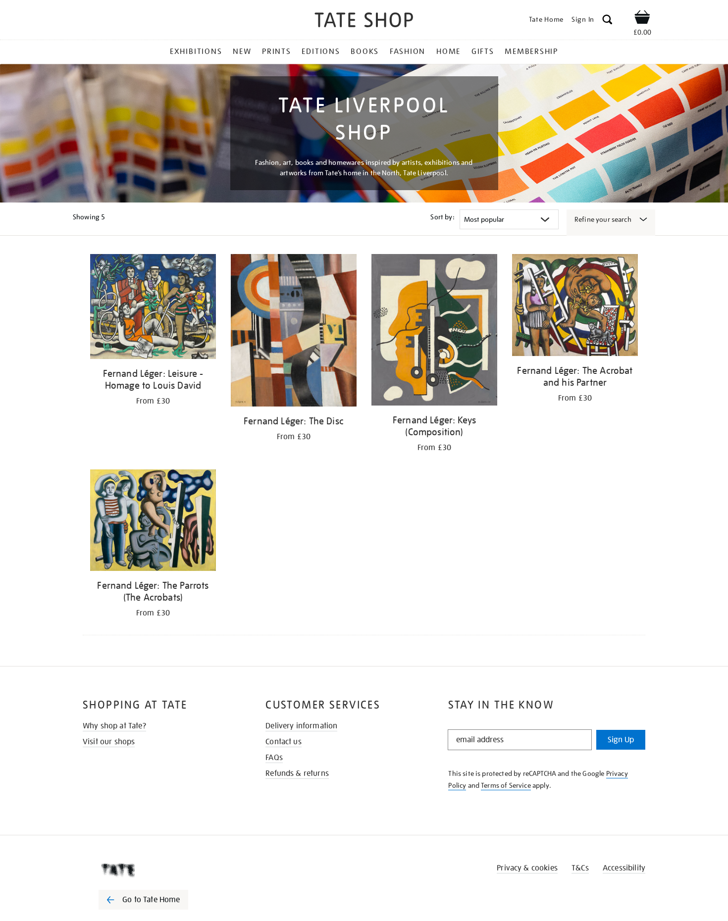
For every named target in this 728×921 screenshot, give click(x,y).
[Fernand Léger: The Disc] (294, 332)
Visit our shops (109, 742)
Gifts (482, 51)
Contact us (283, 742)
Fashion (407, 51)
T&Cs (580, 868)
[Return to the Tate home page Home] (364, 21)
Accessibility (624, 868)
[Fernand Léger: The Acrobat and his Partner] (575, 306)
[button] (607, 21)
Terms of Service (506, 785)
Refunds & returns (297, 773)
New (242, 51)
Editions (321, 51)
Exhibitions (196, 51)
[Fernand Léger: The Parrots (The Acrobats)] (153, 521)
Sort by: (442, 216)
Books (365, 51)
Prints (276, 51)
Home (448, 51)
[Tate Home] (161, 870)
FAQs (274, 758)
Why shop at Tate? (114, 726)
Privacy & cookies (527, 868)
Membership (531, 51)
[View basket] (642, 18)
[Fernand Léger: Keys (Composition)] (434, 331)
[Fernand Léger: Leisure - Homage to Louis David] (153, 308)
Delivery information (301, 726)
